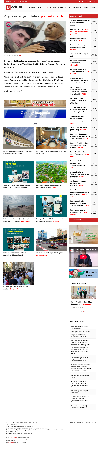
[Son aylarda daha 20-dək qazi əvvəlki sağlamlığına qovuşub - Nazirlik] (51, 206)
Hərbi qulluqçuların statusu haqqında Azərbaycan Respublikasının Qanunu (79, 358)
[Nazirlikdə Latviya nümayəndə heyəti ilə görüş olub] (51, 138)
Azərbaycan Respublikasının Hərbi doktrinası (80, 327)
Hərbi (86, 7)
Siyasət (53, 7)
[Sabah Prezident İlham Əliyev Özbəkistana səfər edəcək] (83, 292)
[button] (93, 299)
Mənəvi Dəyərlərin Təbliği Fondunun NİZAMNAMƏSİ (79, 406)
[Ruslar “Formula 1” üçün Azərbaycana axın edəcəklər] (51, 239)
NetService (11, 442)
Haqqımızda (80, 422)
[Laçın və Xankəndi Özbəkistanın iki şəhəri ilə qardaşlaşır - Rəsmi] (51, 172)
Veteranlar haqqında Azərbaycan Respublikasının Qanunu (80, 375)
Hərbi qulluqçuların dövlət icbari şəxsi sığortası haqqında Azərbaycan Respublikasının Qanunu (81, 384)
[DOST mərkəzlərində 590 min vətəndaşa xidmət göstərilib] (18, 239)
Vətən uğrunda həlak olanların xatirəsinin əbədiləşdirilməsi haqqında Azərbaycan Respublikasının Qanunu (80, 333)
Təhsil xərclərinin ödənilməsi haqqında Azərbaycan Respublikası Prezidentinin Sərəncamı (80, 399)
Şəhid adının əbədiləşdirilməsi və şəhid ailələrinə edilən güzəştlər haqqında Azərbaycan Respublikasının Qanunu (81, 367)
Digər (92, 7)
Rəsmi (39, 7)
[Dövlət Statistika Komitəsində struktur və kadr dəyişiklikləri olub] (18, 138)
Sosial (60, 7)
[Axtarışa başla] (95, 1)
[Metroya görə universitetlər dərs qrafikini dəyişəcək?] (18, 273)
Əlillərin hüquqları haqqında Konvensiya (79, 391)
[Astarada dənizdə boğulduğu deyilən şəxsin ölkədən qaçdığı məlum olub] (18, 206)
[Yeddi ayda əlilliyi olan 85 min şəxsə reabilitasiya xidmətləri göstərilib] (18, 172)
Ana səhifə (72, 422)
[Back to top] (96, 445)
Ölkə (46, 7)
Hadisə (68, 7)
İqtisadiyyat (77, 7)
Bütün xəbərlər (77, 220)
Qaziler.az (14, 437)
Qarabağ (31, 7)
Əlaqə (88, 422)
